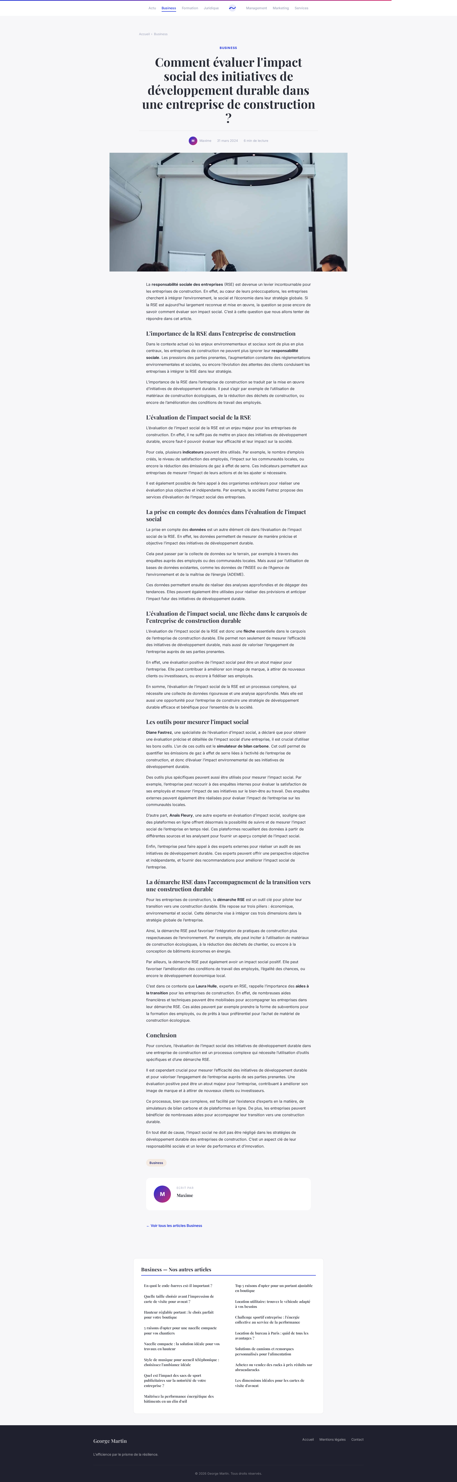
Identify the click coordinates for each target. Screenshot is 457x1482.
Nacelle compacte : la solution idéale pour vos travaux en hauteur (182, 1346)
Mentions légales (332, 1439)
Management (256, 8)
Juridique (211, 8)
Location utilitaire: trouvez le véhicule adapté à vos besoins (272, 1304)
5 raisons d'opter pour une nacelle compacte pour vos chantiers (180, 1330)
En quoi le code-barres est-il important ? (178, 1285)
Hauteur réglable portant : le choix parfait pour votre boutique (179, 1315)
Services (301, 8)
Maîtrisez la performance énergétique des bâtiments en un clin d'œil (179, 1399)
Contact (357, 1439)
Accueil (144, 34)
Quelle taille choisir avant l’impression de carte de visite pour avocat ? (179, 1299)
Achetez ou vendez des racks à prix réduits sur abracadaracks (273, 1367)
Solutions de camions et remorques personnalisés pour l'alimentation (264, 1351)
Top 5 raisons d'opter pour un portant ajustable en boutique (274, 1288)
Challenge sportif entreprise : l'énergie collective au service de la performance (267, 1320)
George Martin (110, 1440)
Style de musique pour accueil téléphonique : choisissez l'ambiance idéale (181, 1362)
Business (169, 8)
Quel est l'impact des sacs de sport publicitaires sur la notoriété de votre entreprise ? (175, 1380)
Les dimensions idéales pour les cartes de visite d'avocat (269, 1383)
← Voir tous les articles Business (174, 1225)
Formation (190, 8)
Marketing (281, 8)
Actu (152, 8)
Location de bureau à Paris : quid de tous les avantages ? (271, 1335)
